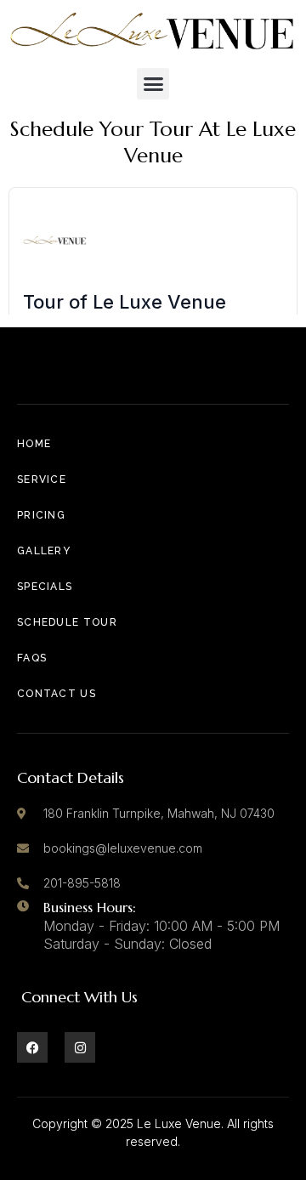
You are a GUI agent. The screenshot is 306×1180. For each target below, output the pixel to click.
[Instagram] (80, 1047)
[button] (153, 84)
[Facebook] (32, 1047)
